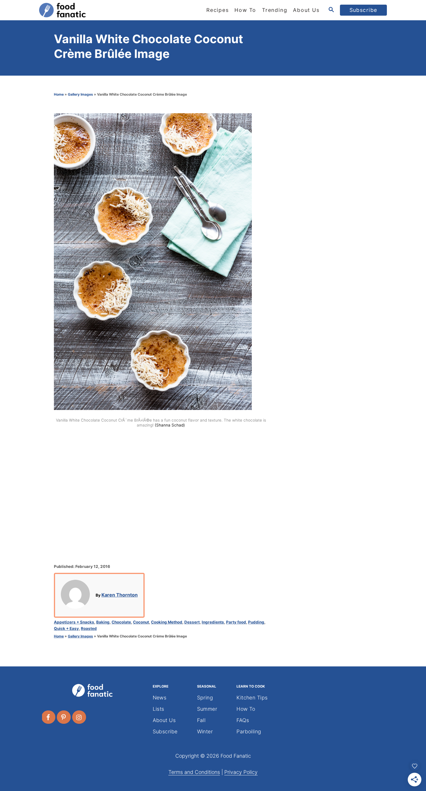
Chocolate (121, 622)
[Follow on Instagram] (79, 717)
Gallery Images (80, 94)
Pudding (256, 622)
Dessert (192, 622)
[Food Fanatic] (91, 10)
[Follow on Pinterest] (64, 717)
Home (59, 94)
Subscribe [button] (363, 10)
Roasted (89, 628)
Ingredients (213, 622)
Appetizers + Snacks (74, 622)
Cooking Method (166, 622)
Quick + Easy (66, 628)
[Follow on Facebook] (48, 717)
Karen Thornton (119, 595)
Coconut (141, 622)
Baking (103, 622)
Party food (236, 622)
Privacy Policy (241, 772)
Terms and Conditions (194, 772)
